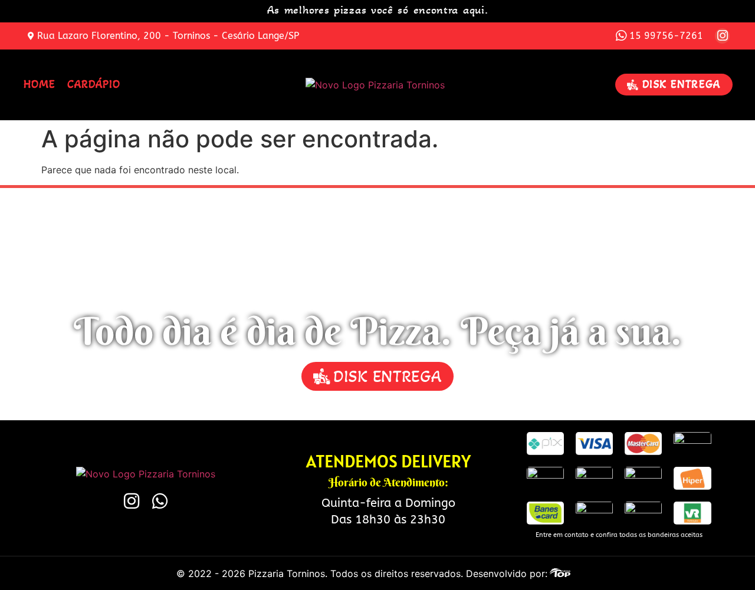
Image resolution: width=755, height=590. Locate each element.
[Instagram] (722, 35)
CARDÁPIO (93, 84)
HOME (39, 84)
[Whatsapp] (160, 501)
